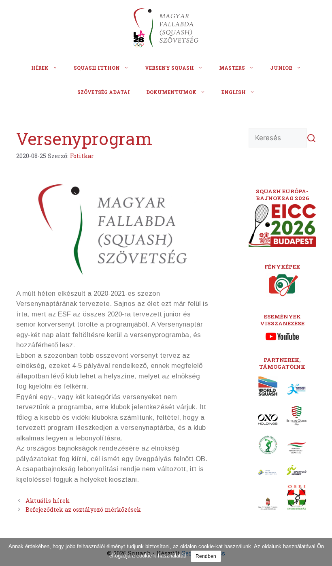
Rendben (206, 556)
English (233, 92)
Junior (281, 67)
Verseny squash (169, 67)
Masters (232, 67)
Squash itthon (97, 67)
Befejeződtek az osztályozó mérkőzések (83, 509)
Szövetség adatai (103, 92)
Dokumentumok (171, 92)
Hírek (40, 67)
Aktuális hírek (48, 500)
